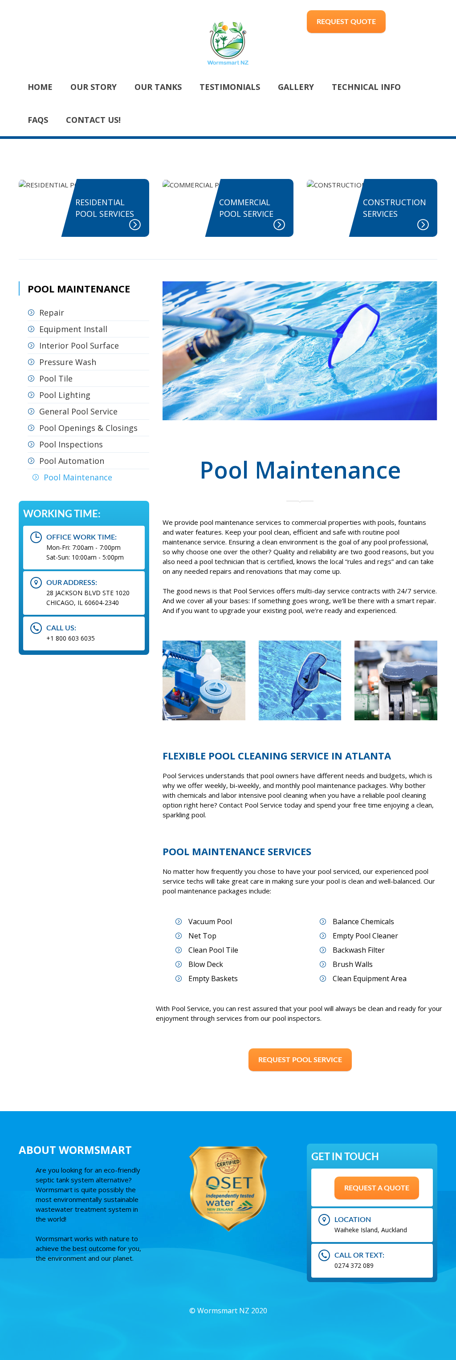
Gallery (296, 86)
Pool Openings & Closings (88, 427)
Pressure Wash (67, 362)
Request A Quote (376, 1188)
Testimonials (230, 86)
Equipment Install (73, 329)
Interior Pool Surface (79, 345)
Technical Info (366, 86)
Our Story (93, 86)
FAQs (38, 119)
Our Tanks (158, 86)
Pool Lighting (64, 395)
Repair (51, 312)
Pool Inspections (71, 444)
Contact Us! (93, 119)
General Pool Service (78, 411)
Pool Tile (56, 378)
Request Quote (346, 21)
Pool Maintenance (78, 477)
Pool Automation (71, 460)
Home (40, 86)
